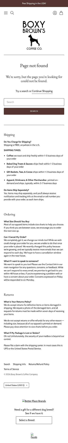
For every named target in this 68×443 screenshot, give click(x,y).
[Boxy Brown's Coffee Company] (34, 35)
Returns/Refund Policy (39, 364)
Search (34, 111)
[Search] (12, 13)
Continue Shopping (42, 91)
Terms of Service (11, 369)
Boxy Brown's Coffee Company (24, 374)
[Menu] (6, 13)
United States (15, 385)
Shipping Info (19, 364)
